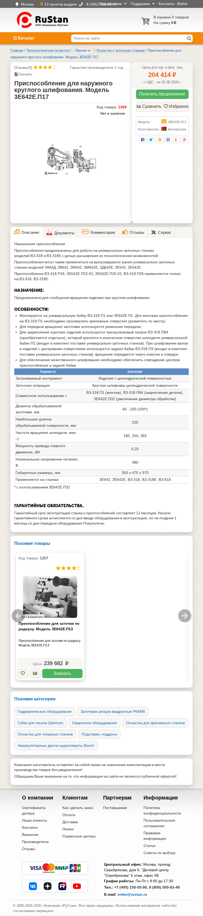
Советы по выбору (160, 853)
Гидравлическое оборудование (45, 711)
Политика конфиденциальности (162, 810)
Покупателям (111, 4)
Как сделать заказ (77, 808)
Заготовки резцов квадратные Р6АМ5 (113, 711)
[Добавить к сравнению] (35, 673)
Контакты (166, 4)
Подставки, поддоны (99, 734)
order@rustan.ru (132, 894)
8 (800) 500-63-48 (164, 887)
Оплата (68, 815)
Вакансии (30, 834)
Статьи (149, 846)
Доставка (70, 822)
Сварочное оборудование (94, 723)
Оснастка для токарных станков (45, 734)
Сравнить (151, 106)
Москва (27, 4)
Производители (35, 842)
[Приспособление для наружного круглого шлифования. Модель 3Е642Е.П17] (71, 159)
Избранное (179, 106)
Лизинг (68, 829)
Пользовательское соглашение (159, 823)
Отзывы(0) (23, 67)
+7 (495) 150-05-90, (131, 887)
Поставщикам (115, 808)
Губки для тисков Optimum (40, 723)
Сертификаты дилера (34, 810)
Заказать (62, 673)
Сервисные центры (79, 836)
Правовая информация (155, 836)
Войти (182, 4)
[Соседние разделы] (89, 50)
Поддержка (141, 4)
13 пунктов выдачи (61, 4)
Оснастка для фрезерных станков (155, 723)
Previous (18, 615)
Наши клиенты (34, 820)
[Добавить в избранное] (22, 673)
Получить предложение (162, 94)
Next (184, 615)
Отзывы (28, 849)
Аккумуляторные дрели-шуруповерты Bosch (56, 745)
